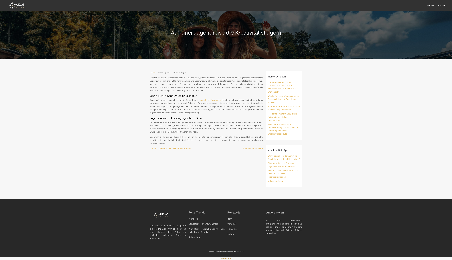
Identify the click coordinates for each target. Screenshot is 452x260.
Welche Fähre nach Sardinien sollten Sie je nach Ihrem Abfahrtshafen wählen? (284, 99)
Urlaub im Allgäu (275, 181)
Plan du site (226, 258)
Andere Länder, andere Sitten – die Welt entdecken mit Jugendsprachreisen (283, 173)
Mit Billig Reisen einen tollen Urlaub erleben (171, 148)
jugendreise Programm (210, 100)
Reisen (441, 5)
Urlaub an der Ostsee (251, 148)
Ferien (430, 5)
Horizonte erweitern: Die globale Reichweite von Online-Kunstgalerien (282, 116)
